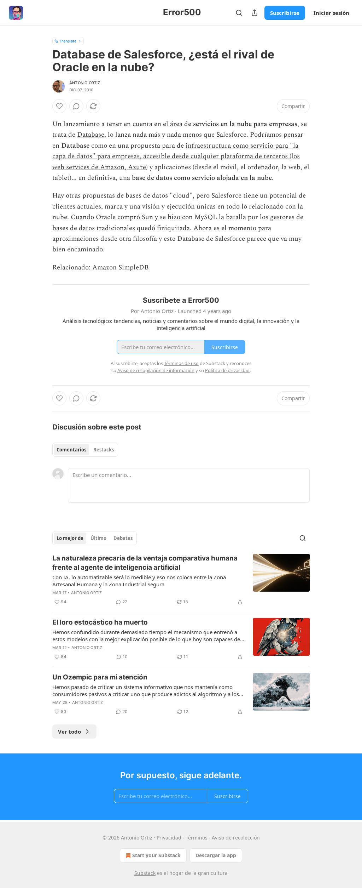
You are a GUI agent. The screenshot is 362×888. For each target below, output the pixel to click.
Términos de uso (181, 363)
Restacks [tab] (103, 449)
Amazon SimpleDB (120, 267)
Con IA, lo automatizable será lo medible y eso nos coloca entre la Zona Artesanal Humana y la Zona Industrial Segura (139, 581)
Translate (68, 41)
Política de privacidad (227, 370)
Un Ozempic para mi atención (99, 677)
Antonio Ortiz (84, 82)
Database (90, 135)
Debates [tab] (123, 538)
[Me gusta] (59, 106)
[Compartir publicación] (254, 13)
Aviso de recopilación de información (155, 370)
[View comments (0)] (76, 106)
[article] (181, 580)
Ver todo (69, 731)
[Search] (239, 13)
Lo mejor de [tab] (70, 538)
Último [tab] (98, 538)
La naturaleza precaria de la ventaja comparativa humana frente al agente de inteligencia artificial (145, 562)
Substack (145, 873)
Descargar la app (215, 855)
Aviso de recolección (236, 837)
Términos (197, 837)
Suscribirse (284, 12)
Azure (137, 167)
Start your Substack (156, 855)
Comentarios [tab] (71, 449)
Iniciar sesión (331, 12)
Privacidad (169, 837)
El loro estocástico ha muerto (100, 622)
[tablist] (85, 450)
